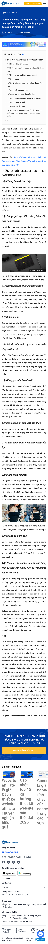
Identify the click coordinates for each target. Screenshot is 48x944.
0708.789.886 (26, 922)
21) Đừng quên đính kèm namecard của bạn (24, 98)
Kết (6, 121)
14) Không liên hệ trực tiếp (17, 64)
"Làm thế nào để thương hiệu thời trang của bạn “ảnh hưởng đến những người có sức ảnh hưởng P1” (24, 161)
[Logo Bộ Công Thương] (40, 939)
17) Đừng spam (13, 79)
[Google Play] (24, 873)
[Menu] (44, 3)
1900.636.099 (10, 852)
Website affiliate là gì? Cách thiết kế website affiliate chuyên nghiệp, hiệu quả (9, 803)
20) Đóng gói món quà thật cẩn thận (21, 94)
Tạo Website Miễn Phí (33, 3)
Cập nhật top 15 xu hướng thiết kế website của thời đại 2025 (26, 801)
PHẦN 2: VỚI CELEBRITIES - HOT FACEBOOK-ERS (24, 60)
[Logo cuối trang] (10, 842)
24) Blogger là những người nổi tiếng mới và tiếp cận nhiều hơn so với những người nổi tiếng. (24, 113)
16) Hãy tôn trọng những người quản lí (22, 75)
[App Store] (9, 873)
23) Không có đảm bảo (16, 106)
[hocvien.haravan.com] (12, 3)
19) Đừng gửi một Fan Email (18, 90)
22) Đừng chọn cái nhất (16, 102)
